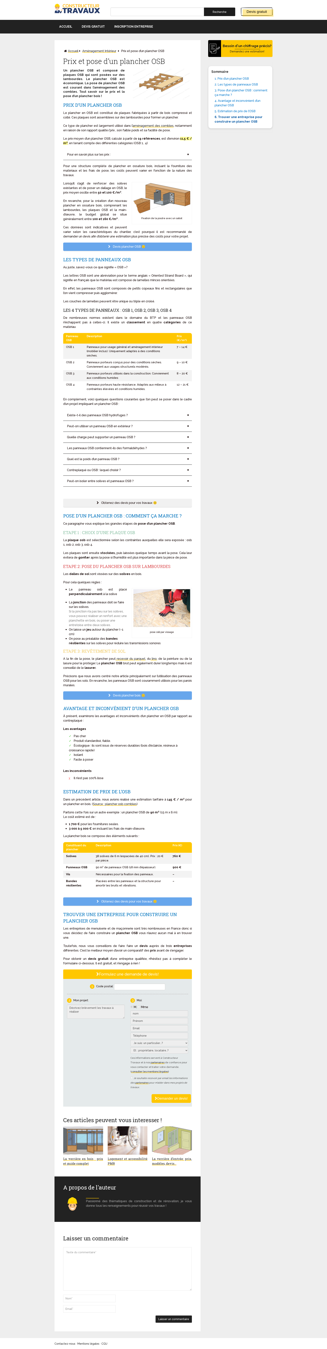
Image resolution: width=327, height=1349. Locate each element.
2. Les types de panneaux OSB (236, 84)
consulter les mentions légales (149, 1071)
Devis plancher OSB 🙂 (128, 246)
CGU (104, 1343)
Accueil (65, 26)
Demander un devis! (172, 1098)
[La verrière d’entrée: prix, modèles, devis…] (172, 1140)
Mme (144, 1007)
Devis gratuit (257, 12)
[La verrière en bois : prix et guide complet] (83, 1140)
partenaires (157, 1062)
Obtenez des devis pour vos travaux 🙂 (128, 503)
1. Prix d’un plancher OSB (232, 78)
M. (135, 1007)
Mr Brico (92, 1197)
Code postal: (104, 986)
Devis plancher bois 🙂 (128, 695)
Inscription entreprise (133, 26)
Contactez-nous (64, 1343)
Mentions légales (88, 1343)
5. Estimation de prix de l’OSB (235, 111)
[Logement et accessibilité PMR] (128, 1140)
